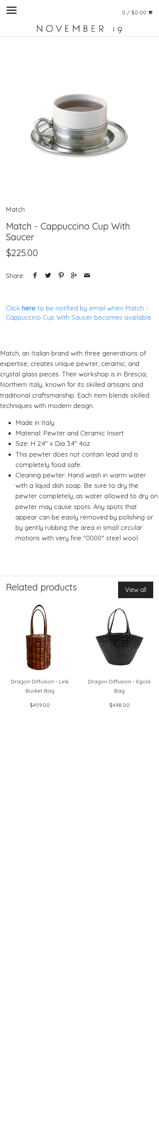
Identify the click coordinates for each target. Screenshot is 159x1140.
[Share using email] (87, 276)
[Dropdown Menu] (11, 10)
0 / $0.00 (135, 12)
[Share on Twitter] (48, 276)
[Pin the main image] (61, 276)
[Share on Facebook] (35, 276)
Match (15, 209)
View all (135, 590)
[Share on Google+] (74, 276)
